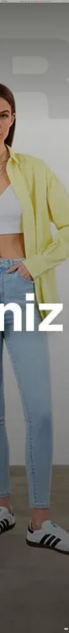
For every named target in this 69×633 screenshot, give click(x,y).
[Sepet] (67, 1)
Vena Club (45, 1)
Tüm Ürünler (22, 1)
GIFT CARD (49, 1)
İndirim (36, 1)
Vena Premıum (41, 1)
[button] (63, 1)
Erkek (29, 1)
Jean (32, 1)
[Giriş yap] (65, 1)
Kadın (26, 1)
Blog (34, 1)
